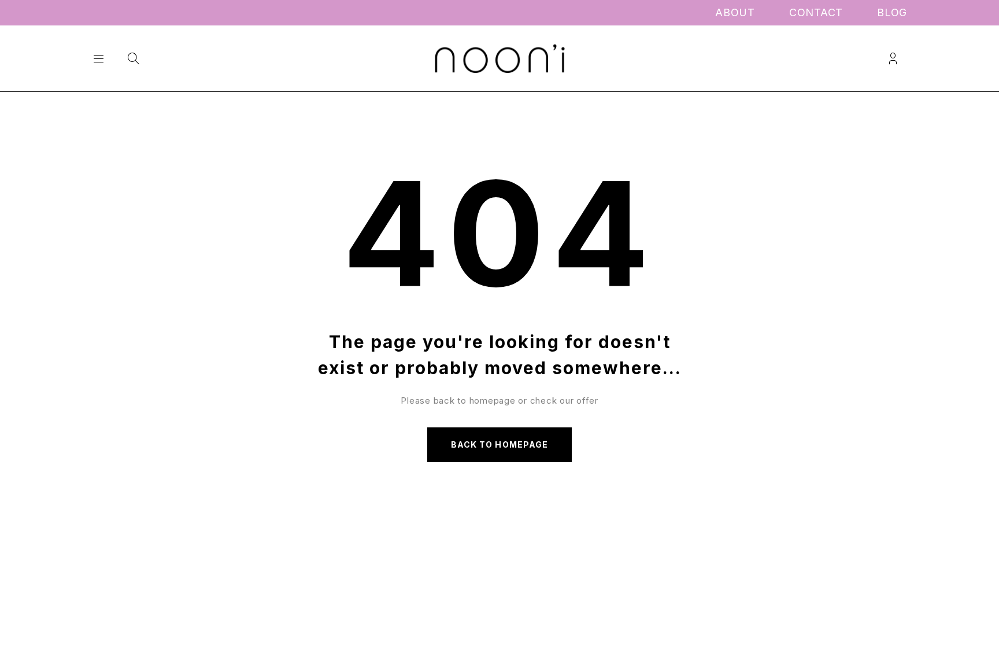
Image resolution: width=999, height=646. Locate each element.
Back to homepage (499, 444)
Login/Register (893, 59)
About (735, 12)
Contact (816, 12)
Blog (892, 12)
